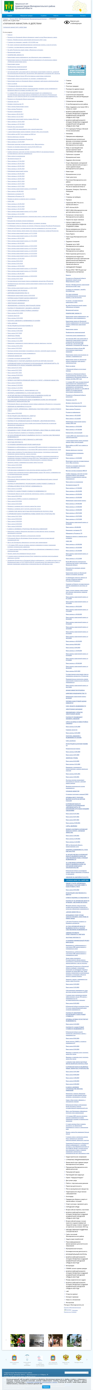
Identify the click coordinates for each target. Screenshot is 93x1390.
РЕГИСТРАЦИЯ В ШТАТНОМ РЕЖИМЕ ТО (20, 325)
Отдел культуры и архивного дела (77, 1204)
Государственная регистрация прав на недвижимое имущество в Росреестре (30, 281)
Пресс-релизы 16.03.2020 (15, 318)
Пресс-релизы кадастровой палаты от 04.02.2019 (22, 246)
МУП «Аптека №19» (72, 207)
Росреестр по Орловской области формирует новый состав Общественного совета (32, 37)
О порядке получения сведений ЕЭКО (18, 358)
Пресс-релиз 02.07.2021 (14, 370)
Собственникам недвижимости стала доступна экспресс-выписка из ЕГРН (29, 470)
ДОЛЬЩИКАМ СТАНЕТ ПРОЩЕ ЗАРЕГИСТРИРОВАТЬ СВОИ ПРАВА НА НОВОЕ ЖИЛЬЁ (33, 430)
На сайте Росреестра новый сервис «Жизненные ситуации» (25, 50)
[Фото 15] (56, 1341)
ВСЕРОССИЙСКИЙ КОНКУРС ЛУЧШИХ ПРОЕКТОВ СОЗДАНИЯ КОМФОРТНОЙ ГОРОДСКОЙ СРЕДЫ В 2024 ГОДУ (77, 1274)
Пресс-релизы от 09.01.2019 (15, 238)
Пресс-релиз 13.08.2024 (14, 521)
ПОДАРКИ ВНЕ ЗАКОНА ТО (15, 55)
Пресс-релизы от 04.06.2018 (15, 173)
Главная (9, 15)
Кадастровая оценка (13, 64)
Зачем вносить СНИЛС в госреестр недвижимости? (22, 498)
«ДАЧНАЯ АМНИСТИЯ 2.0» (15, 427)
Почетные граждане (72, 86)
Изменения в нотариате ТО (15, 194)
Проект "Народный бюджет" (74, 1177)
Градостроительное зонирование (76, 1157)
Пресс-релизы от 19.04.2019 (15, 266)
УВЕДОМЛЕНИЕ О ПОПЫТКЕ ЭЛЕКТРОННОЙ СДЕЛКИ (23, 305)
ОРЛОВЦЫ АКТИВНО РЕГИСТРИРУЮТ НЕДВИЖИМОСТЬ (24, 486)
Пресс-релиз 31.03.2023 (14, 467)
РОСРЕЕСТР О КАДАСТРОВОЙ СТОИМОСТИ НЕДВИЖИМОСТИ (26, 491)
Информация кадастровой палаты (17, 171)
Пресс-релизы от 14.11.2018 (15, 214)
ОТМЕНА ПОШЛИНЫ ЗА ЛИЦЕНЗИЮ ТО (19, 418)
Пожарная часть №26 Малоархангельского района (75, 245)
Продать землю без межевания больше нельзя (21, 553)
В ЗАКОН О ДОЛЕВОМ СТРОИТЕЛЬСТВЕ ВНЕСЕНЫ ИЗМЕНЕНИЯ (27, 529)
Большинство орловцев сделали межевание (20, 220)
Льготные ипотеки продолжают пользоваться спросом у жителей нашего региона (31, 351)
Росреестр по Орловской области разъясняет (21, 99)
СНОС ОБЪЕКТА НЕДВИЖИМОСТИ (18, 300)
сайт (67, 1291)
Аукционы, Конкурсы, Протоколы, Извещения (76, 190)
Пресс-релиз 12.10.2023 (14, 488)
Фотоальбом (70, 1302)
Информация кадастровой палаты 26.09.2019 (21, 295)
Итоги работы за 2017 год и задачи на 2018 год (21, 134)
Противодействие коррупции (75, 1175)
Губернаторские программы (74, 101)
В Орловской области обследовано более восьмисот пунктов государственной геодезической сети (77, 1106)
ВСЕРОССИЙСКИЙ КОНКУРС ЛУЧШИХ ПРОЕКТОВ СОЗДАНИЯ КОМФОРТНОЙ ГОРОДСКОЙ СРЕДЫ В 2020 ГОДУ (77, 1215)
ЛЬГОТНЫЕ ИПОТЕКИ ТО (15, 442)
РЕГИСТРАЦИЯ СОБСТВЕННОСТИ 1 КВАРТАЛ (21, 416)
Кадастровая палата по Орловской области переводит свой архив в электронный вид (32, 81)
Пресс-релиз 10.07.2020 (14, 333)
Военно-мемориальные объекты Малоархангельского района (76, 230)
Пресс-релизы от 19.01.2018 (15, 121)
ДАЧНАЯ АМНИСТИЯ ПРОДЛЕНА (17, 290)
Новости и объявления (73, 1299)
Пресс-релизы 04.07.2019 (15, 278)
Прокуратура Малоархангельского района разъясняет (77, 1168)
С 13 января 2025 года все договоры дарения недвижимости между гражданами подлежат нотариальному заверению (77, 1118)
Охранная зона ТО (13, 101)
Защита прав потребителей (74, 1239)
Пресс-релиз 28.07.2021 (14, 372)
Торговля (69, 200)
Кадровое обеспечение (73, 160)
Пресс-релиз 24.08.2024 (14, 524)
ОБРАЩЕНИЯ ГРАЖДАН (74, 267)
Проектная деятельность (74, 1186)
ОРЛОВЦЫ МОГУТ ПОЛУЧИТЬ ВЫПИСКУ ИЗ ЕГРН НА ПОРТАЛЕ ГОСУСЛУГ (30, 361)
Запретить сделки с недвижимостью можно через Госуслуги (25, 462)
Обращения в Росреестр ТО (15, 196)
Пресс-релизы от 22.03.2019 (15, 258)
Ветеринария (70, 1265)
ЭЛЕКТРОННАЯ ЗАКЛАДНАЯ (16, 303)
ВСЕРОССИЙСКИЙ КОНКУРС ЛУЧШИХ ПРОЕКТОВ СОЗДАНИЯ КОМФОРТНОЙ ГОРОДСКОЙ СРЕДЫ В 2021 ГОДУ (77, 123)
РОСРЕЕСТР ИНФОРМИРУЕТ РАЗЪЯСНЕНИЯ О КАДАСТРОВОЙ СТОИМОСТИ (31, 483)
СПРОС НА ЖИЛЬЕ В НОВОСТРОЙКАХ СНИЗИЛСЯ (22, 310)
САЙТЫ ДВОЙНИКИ (13, 378)
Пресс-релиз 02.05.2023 (14, 476)
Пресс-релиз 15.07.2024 (14, 516)
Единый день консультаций (15, 126)
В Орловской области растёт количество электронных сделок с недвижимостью (31, 493)
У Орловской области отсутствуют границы (20, 86)
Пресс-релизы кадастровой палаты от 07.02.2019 (22, 248)
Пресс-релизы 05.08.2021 (15, 375)
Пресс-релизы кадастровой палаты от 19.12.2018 (22, 236)
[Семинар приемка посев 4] (75, 1341)
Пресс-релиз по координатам (16, 156)
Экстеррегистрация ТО (14, 158)
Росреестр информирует (14, 111)
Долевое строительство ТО (15, 104)
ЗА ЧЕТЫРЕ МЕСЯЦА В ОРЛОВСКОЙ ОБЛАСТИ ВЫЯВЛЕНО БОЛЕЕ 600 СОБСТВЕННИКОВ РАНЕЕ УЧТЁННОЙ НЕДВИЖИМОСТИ (77, 857)
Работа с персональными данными (77, 1183)
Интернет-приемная (72, 1297)
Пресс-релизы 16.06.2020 (15, 330)
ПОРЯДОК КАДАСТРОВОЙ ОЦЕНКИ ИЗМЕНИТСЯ (22, 298)
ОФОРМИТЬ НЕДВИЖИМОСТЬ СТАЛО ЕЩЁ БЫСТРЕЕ (24, 393)
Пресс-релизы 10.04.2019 (15, 263)
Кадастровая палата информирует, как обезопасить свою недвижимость (29, 57)
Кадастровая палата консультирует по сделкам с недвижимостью (26, 78)
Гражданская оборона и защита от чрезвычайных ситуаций (76, 1200)
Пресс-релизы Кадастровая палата (17, 106)
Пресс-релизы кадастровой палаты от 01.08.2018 (22, 188)
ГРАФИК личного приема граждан (76, 1268)
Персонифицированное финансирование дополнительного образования (77, 1244)
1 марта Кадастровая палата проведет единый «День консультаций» (28, 131)
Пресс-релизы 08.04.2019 (15, 261)
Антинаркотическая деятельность (76, 1251)
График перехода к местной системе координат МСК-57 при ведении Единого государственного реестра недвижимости (76, 476)
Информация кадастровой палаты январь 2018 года (23, 119)
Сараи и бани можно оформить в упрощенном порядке (24, 535)
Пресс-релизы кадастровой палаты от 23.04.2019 (22, 268)
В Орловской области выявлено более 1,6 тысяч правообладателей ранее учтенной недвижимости (77, 1008)
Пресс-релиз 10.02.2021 (14, 348)
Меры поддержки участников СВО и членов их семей (77, 108)
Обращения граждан (26, 15)
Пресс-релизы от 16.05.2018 (15, 168)
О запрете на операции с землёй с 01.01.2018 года (22, 42)
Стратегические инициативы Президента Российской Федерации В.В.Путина (77, 96)
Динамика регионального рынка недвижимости (21, 353)
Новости (55, 15)
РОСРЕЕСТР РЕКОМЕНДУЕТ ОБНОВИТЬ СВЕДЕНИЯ (23, 308)
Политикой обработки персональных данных (41, 1382)
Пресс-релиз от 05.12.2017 (15, 114)
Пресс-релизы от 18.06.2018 (15, 178)
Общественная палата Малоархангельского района (75, 250)
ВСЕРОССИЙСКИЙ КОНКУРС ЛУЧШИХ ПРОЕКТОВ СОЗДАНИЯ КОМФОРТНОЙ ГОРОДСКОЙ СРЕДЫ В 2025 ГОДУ (77, 1285)
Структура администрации (74, 92)
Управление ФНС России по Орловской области (74, 203)
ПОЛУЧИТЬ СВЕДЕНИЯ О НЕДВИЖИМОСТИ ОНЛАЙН (23, 320)
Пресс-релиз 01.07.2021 (14, 367)
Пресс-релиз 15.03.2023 (14, 465)
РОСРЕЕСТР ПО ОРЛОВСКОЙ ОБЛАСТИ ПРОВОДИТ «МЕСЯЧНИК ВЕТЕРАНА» (31, 421)
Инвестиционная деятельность (76, 254)
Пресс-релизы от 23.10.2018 (15, 209)
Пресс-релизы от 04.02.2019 (15, 243)
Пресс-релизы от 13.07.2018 (15, 186)
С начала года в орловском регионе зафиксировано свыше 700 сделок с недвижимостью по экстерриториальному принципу (76, 998)
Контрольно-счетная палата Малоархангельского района (75, 216)
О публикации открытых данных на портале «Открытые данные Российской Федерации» (33, 225)
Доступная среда (71, 1180)
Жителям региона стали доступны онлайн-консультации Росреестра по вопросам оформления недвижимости (77, 907)
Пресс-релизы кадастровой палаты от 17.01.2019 (22, 241)
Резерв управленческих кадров (76, 1280)
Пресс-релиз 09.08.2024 (14, 519)
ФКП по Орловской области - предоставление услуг (22, 390)
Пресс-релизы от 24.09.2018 (15, 204)
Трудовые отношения (72, 241)
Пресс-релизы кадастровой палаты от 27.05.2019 (22, 271)
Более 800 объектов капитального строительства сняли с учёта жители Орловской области (76, 563)
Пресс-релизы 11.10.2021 (15, 388)
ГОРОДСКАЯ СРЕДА (72, 1207)
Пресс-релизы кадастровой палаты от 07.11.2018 (22, 211)
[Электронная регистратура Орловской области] (77, 75)
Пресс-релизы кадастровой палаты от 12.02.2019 (22, 251)
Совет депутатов (71, 177)
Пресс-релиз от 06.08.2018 (15, 191)
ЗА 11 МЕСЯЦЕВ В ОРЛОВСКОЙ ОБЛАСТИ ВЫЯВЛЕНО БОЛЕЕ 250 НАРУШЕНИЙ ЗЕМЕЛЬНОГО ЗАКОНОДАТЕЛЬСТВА (76, 865)
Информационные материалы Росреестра (20, 139)
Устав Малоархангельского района (77, 104)
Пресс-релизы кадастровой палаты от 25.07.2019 (22, 288)
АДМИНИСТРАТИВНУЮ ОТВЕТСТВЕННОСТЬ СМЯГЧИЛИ (24, 439)
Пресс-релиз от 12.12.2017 (15, 116)
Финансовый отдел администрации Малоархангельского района (77, 1163)
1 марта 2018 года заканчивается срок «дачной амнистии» (25, 129)
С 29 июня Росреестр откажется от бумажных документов (24, 432)
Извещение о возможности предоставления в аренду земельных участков (29, 343)
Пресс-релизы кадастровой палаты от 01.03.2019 (22, 253)
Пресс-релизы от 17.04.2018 (15, 161)
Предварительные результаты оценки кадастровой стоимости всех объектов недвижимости (77, 680)
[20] (37, 1341)
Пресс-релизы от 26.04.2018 (15, 163)
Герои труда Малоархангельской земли (76, 237)
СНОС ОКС (10, 201)
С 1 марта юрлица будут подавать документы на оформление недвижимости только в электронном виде (77, 1126)
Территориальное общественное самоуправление (76, 1192)
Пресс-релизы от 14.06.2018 (15, 176)
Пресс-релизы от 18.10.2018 (15, 206)
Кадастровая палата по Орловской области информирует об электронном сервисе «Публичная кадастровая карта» (77, 324)
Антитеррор (69, 1196)
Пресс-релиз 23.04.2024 (14, 503)
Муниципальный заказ (73, 157)
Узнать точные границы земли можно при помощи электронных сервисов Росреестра (32, 230)
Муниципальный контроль (74, 1248)
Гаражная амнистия (13, 315)
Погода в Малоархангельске (72, 1307)
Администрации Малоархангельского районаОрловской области (35, 6)
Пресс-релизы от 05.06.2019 (15, 273)
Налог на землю (12, 83)
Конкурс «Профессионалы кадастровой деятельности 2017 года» (27, 39)
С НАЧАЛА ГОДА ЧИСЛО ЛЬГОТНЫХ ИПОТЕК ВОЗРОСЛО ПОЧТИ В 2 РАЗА (30, 511)
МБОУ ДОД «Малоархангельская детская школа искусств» (76, 211)
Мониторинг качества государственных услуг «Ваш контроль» (25, 144)
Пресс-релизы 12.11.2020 (15, 341)
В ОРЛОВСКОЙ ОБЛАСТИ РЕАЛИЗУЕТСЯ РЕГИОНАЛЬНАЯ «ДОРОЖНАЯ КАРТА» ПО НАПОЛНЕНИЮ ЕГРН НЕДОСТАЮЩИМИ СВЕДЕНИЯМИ (77, 807)
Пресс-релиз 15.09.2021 (14, 383)
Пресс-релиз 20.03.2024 (14, 501)
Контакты (83, 15)
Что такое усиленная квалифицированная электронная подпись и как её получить (32, 44)
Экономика (69, 133)
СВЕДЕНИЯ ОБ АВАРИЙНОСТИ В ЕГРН (19, 406)
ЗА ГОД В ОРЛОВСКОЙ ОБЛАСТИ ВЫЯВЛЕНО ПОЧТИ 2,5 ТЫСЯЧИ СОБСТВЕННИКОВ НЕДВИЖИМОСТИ (76, 928)
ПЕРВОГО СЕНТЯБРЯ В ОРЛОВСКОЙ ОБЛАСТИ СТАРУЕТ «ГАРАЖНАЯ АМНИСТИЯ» (33, 380)
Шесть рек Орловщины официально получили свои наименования (27, 542)
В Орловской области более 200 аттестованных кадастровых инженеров (29, 76)
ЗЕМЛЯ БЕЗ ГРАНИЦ (13, 335)
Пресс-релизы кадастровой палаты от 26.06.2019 (22, 276)
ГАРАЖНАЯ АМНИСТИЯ (14, 356)
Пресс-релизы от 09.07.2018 (15, 181)
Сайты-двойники (12, 323)
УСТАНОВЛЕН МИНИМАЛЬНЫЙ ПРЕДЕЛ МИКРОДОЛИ (24, 444)
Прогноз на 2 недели (70, 1312)
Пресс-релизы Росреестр (14, 109)
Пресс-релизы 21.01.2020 (15, 313)
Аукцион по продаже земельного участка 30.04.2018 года (24, 146)
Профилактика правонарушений (17, 66)
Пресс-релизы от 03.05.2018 (15, 166)
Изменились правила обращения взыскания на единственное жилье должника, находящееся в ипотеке (76, 1095)
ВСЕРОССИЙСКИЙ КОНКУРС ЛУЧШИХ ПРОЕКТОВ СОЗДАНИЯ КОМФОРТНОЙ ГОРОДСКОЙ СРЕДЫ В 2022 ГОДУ (77, 114)
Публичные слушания (73, 154)
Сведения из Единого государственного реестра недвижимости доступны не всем (31, 228)
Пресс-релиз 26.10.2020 (14, 338)
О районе (43, 15)
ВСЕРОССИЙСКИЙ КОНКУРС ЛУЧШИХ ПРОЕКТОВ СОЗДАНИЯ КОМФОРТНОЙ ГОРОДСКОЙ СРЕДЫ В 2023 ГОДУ (77, 1260)
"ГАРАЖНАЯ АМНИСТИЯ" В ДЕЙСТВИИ (15, 27)
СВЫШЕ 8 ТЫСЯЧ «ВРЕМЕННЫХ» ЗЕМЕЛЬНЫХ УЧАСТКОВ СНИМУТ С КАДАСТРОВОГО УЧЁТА (76, 885)
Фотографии (69, 15)
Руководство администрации (75, 89)
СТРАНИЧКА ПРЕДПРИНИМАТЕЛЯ (77, 1159)
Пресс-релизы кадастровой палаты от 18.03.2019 (22, 256)
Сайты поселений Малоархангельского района (75, 1235)
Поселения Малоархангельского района (76, 181)
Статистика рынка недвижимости (17, 69)
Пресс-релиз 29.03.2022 (14, 413)
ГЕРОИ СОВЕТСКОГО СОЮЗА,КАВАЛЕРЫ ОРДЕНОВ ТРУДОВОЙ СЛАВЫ (76, 224)
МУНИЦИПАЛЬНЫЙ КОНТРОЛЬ (76, 1254)
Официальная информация (74, 136)
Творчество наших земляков (75, 219)
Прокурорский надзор (73, 1172)
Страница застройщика (73, 197)
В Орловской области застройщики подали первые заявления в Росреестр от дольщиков (33, 404)
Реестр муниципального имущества (77, 1189)
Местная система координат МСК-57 (18, 149)
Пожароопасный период (14, 328)
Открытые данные (72, 1294)
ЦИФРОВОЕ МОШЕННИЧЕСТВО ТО (18, 293)
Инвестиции (70, 171)
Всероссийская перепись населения (77, 1209)
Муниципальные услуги (73, 174)
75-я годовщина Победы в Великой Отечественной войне (77, 130)
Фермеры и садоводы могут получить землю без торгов (24, 506)
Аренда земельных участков (15, 136)
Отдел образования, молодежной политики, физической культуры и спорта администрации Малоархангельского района (76, 165)
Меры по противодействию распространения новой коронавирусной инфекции (74, 149)
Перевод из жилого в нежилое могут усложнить (21, 199)
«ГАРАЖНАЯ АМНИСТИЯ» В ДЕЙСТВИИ (77, 880)
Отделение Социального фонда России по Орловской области (76, 185)
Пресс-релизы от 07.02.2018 (15, 124)
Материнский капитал (13, 52)
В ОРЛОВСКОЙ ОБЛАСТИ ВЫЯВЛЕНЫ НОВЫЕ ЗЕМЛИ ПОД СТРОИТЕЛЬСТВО (31, 513)
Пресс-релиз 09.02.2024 (14, 496)
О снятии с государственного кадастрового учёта (22, 47)
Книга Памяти (70, 234)
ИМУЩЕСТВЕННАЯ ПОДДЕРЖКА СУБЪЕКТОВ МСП (77, 1230)
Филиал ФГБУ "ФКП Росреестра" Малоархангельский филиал (28, 19)
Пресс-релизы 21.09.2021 (15, 385)
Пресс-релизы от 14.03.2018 (15, 141)
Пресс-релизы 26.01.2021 (15, 346)
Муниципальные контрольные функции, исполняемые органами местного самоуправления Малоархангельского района (76, 142)
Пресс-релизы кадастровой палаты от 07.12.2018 (22, 233)
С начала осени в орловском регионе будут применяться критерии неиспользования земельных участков (77, 1138)
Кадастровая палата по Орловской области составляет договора (26, 223)
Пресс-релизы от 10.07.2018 (15, 183)
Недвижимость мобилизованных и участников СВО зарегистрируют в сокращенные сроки (34, 447)
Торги (67, 194)
